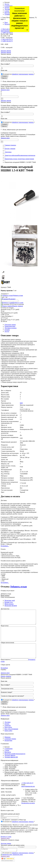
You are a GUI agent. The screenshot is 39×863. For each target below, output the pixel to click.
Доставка (8, 9)
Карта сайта (8, 730)
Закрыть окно (5, 90)
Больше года (9, 602)
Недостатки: (5, 625)
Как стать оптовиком (11, 729)
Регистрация (9, 24)
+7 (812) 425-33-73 (7, 29)
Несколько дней (10, 600)
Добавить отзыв (18, 586)
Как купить (8, 727)
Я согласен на (19, 74)
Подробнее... (5, 546)
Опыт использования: (8, 597)
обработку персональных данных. (23, 74)
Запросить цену (17, 854)
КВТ (21, 403)
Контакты (8, 12)
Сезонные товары (10, 739)
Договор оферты (10, 755)
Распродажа (8, 740)
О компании (8, 6)
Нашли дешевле (18, 306)
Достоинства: (5, 609)
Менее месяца (9, 604)
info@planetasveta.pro (7, 31)
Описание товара (10, 324)
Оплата (7, 7)
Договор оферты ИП (11, 757)
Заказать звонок (6, 50)
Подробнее (4, 668)
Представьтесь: (5, 659)
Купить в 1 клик (18, 302)
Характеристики (10, 326)
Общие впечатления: (7, 642)
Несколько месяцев (11, 605)
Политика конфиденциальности (15, 754)
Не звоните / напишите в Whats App (14, 820)
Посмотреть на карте (28, 803)
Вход (6, 22)
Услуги (7, 4)
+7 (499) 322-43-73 (7, 32)
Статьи (7, 11)
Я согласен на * (19, 821)
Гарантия (8, 725)
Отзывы (7, 14)
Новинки (8, 737)
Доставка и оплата (10, 328)
